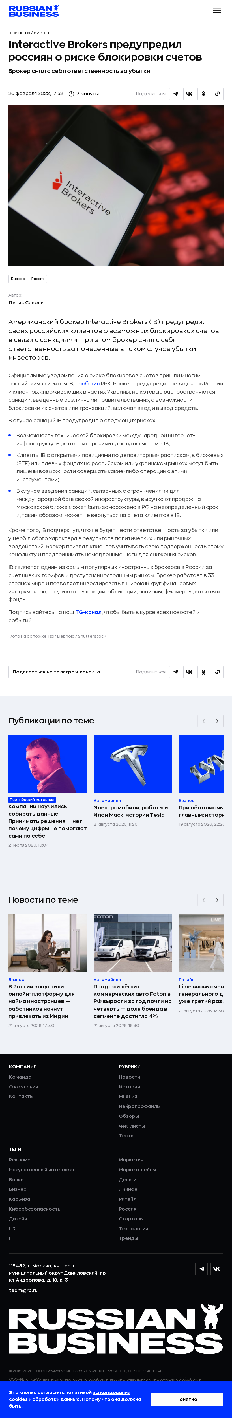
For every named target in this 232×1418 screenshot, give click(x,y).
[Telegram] (201, 1269)
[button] (217, 11)
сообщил (88, 383)
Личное (128, 1189)
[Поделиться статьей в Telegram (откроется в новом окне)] (175, 94)
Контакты (21, 1096)
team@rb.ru (23, 1290)
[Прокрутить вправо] (218, 721)
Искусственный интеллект (42, 1170)
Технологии (133, 1229)
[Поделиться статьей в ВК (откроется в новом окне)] (189, 94)
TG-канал (88, 612)
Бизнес (42, 33)
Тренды (128, 1238)
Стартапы (131, 1219)
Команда (20, 1077)
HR (12, 1229)
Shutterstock (92, 636)
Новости (19, 33)
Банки (16, 1180)
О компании (23, 1087)
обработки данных (56, 1399)
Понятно (186, 1399)
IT (11, 1238)
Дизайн (18, 1219)
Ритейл (127, 1199)
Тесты (126, 1136)
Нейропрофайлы (140, 1106)
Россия (37, 278)
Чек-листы (132, 1126)
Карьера (19, 1199)
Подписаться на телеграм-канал (54, 672)
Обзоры (129, 1116)
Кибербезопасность (34, 1209)
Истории (129, 1087)
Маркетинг (132, 1160)
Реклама (20, 1160)
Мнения (128, 1096)
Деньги (127, 1180)
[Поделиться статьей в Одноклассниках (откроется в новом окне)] (203, 94)
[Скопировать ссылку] (218, 94)
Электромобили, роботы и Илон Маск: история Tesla (131, 811)
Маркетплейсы (137, 1170)
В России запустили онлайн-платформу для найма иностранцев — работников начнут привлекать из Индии (41, 1001)
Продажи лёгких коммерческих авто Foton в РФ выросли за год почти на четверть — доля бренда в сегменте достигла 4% (133, 1001)
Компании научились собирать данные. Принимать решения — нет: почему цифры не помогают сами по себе (47, 821)
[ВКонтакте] (216, 1269)
